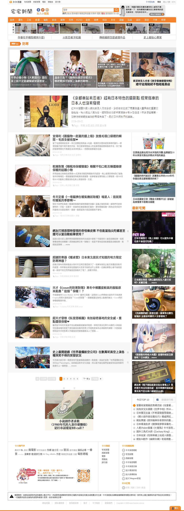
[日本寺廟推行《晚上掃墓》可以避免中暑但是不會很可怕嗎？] (153, 229)
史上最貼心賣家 (153, 37)
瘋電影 (32, 450)
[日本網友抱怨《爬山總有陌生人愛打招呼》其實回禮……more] (153, 277)
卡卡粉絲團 (150, 2)
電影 (44, 2)
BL (22, 450)
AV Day (46, 454)
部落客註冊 (73, 503)
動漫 (37, 20)
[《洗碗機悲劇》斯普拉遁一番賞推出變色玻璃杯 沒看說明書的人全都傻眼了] (153, 304)
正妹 (29, 20)
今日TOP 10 (143, 400)
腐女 (26, 450)
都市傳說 (73, 450)
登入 (176, 508)
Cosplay (63, 307)
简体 (159, 2)
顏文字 (17, 450)
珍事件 (94, 13)
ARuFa (52, 454)
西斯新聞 (36, 2)
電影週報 (83, 454)
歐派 (69, 13)
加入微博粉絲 (131, 474)
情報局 (50, 2)
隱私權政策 (59, 503)
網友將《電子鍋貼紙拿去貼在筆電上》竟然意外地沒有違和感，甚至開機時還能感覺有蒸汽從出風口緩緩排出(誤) (153, 388)
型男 (71, 20)
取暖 (77, 216)
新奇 (54, 20)
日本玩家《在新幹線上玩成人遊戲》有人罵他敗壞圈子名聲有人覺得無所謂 (155, 435)
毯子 (73, 155)
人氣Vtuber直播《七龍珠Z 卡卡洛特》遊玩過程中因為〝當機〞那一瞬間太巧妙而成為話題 (155, 428)
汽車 (155, 20)
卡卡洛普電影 (131, 462)
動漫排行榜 (36, 454)
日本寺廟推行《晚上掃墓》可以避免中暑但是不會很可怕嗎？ (153, 240)
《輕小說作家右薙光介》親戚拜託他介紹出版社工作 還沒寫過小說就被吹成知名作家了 (155, 416)
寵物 (62, 20)
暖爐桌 (66, 276)
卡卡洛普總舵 (131, 450)
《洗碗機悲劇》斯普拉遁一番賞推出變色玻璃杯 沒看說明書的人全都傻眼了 (153, 314)
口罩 (73, 185)
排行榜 (57, 2)
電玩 (103, 13)
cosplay (21, 454)
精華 (163, 20)
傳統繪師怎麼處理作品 (112, 37)
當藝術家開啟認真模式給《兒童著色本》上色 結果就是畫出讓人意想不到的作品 (155, 405)
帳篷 (69, 337)
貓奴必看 (82, 450)
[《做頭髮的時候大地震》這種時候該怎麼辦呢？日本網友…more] (153, 351)
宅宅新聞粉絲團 (38, 10)
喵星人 (72, 216)
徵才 (85, 503)
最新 (20, 20)
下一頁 (85, 379)
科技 (104, 20)
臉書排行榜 (167, 400)
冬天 (64, 216)
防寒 (66, 155)
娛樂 (96, 20)
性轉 (49, 450)
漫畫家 (27, 454)
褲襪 (76, 307)
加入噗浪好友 (43, 10)
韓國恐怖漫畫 (85, 13)
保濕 (77, 185)
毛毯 (69, 155)
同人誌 (116, 13)
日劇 (75, 454)
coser (81, 307)
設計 (138, 20)
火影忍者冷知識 (72, 37)
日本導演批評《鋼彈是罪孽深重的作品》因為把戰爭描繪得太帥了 (155, 424)
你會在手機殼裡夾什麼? (31, 37)
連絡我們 (108, 503)
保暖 (69, 185)
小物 (66, 185)
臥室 (73, 337)
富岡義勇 (109, 13)
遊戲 (121, 20)
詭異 (88, 20)
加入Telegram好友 (133, 478)
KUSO (79, 20)
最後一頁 (101, 379)
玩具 (130, 20)
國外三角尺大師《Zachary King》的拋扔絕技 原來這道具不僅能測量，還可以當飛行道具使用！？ (155, 431)
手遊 (58, 454)
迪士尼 (55, 450)
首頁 (12, 20)
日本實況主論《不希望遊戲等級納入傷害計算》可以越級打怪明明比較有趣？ (155, 413)
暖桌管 (76, 276)
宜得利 (78, 155)
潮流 (146, 20)
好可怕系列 (41, 450)
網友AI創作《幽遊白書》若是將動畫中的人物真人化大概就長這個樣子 (155, 439)
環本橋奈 (75, 13)
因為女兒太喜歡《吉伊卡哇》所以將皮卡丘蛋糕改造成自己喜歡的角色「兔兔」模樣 (155, 409)
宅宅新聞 (27, 2)
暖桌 (71, 276)
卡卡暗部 (96, 503)
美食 (113, 20)
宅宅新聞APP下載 (47, 10)
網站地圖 (46, 503)
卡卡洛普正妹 (131, 466)
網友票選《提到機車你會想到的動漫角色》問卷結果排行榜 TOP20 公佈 (155, 420)
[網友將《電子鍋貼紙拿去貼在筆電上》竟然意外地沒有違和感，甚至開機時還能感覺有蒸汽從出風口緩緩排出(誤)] (153, 379)
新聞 (127, 488)
